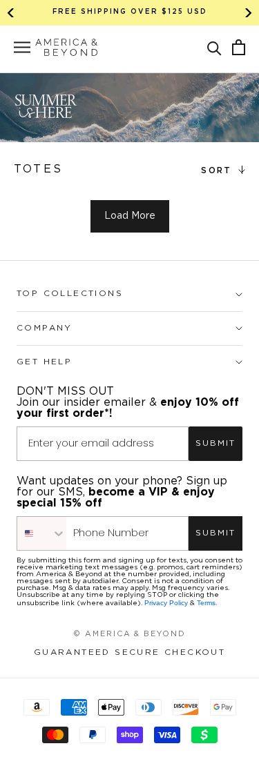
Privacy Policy (166, 603)
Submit (215, 443)
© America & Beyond (129, 634)
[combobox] (41, 533)
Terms (206, 603)
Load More (129, 216)
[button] (214, 47)
